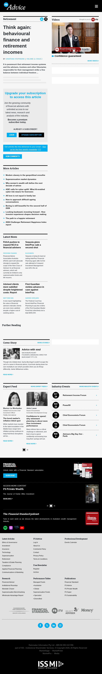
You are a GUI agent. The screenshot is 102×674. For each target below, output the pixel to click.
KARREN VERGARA (32, 298)
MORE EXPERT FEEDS (38, 386)
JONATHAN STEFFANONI (15, 59)
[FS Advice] (39, 6)
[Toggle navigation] (96, 6)
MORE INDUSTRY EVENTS (88, 386)
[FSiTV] (94, 19)
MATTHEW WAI (8, 298)
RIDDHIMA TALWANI (10, 253)
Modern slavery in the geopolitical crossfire (25, 175)
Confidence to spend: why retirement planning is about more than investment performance (32, 421)
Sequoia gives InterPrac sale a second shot (33, 245)
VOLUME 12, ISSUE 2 (34, 59)
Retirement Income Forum (74, 395)
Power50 (67, 405)
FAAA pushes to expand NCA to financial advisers (12, 245)
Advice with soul (31, 349)
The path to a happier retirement (20, 218)
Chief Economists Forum (74, 415)
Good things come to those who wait (75, 56)
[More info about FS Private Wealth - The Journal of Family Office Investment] (92, 493)
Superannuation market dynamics (21, 179)
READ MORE (7, 374)
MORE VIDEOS (93, 61)
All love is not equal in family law (21, 196)
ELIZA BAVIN (29, 253)
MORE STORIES (43, 342)
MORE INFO (7, 498)
